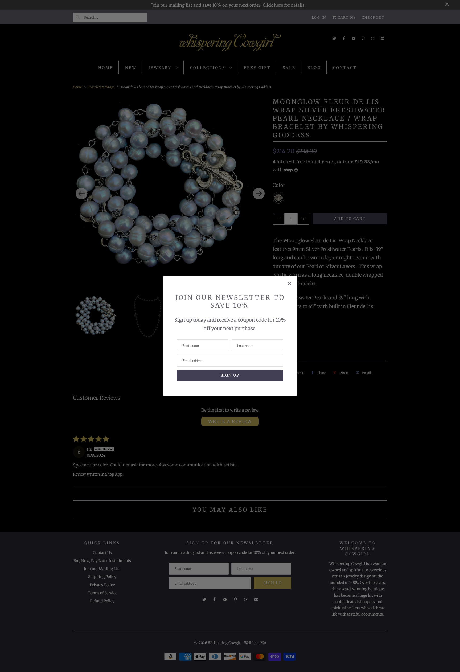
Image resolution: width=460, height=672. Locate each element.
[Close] (289, 283)
